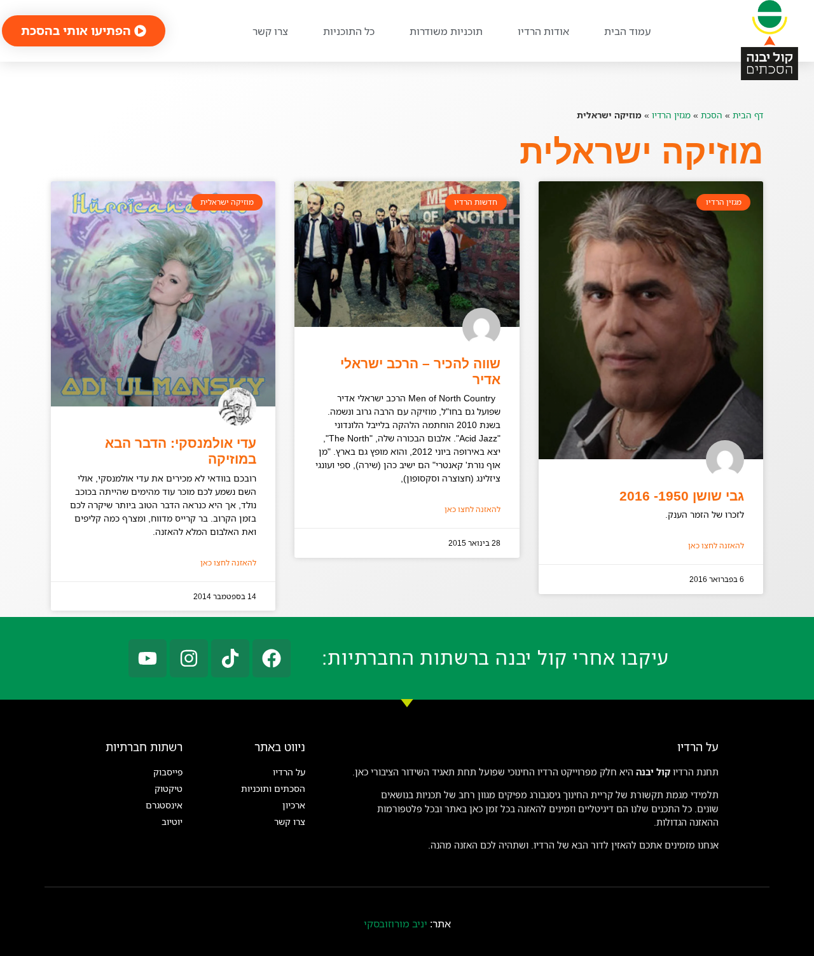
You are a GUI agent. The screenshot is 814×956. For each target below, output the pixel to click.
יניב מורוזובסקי (395, 924)
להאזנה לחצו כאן (716, 545)
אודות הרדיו (543, 31)
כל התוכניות (349, 31)
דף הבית (748, 115)
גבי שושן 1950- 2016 (681, 495)
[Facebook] (271, 658)
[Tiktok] (230, 658)
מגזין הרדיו (671, 115)
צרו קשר (270, 31)
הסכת (711, 115)
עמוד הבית (627, 31)
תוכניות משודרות (446, 31)
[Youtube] (147, 658)
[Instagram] (189, 658)
